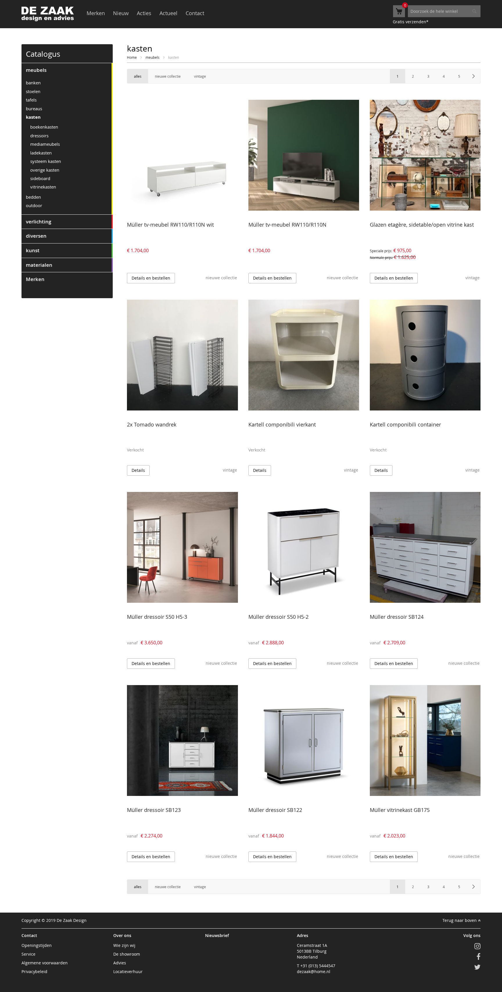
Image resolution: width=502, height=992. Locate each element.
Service (28, 954)
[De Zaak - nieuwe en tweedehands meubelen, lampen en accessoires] (47, 14)
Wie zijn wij (124, 945)
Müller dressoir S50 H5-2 (278, 616)
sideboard (40, 178)
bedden (33, 197)
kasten (33, 117)
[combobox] (444, 11)
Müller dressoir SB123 (154, 809)
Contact (195, 13)
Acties (144, 13)
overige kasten (44, 170)
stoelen (33, 91)
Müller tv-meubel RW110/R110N (287, 224)
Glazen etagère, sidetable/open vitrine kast (422, 224)
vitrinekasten (43, 187)
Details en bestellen (151, 278)
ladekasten (41, 153)
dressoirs (39, 135)
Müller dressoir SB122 (275, 809)
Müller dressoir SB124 (397, 616)
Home (132, 57)
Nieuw (121, 13)
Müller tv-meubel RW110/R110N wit (170, 224)
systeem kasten (45, 161)
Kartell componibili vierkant (282, 424)
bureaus (34, 108)
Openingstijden (36, 945)
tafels (31, 100)
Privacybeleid (34, 971)
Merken (96, 13)
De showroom (126, 954)
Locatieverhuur (128, 971)
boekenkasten (44, 127)
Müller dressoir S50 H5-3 (157, 616)
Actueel (168, 13)
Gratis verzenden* (411, 21)
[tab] (67, 70)
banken (33, 83)
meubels (153, 57)
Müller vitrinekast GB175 (400, 809)
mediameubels (45, 144)
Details (138, 470)
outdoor (34, 205)
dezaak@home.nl (313, 971)
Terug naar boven (460, 920)
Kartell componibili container (405, 424)
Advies (119, 963)
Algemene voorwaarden (44, 963)
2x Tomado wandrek (151, 424)
